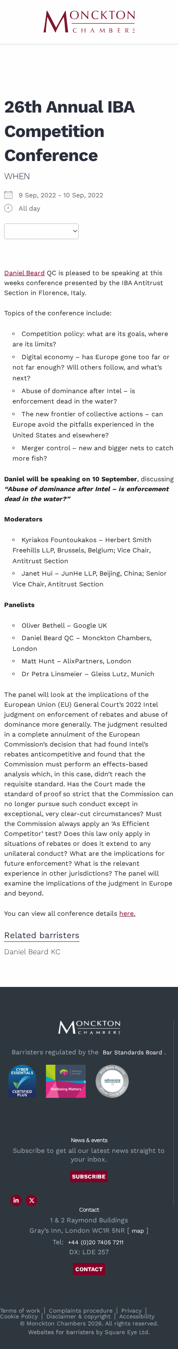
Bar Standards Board (132, 1052)
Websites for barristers (61, 1332)
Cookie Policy (19, 1316)
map (138, 1230)
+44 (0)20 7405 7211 (95, 1242)
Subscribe (89, 1176)
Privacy (131, 1310)
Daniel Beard (24, 273)
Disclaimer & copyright (78, 1316)
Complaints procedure (81, 1310)
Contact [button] (89, 1269)
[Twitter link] (32, 1200)
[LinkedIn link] (16, 1200)
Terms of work (20, 1310)
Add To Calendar (41, 231)
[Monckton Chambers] (89, 21)
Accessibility (136, 1316)
